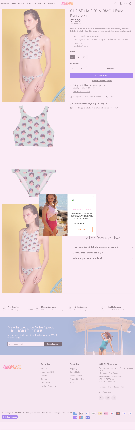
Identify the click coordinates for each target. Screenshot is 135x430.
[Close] (93, 196)
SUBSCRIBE (81, 229)
